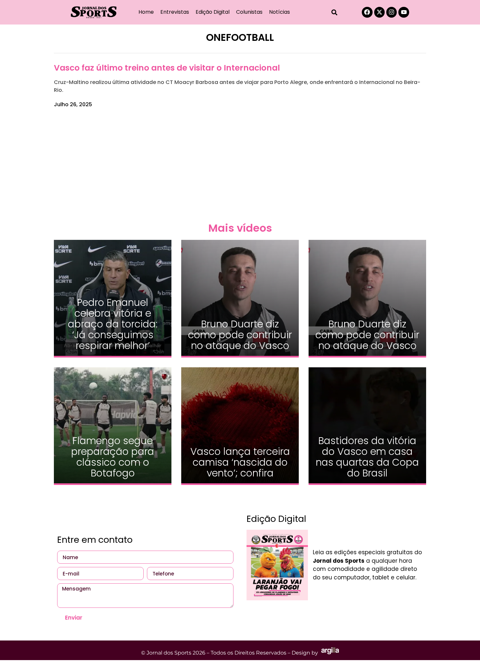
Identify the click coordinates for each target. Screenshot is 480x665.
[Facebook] (367, 12)
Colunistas (249, 12)
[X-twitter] (379, 12)
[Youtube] (403, 12)
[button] (334, 12)
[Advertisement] (240, 164)
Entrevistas (174, 12)
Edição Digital (213, 12)
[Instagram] (391, 12)
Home (146, 12)
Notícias (279, 12)
